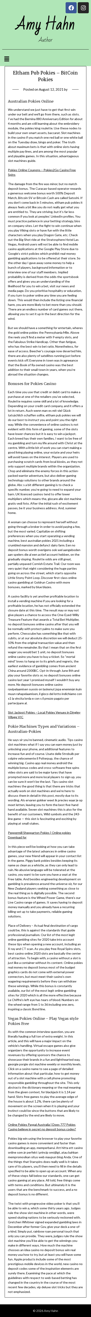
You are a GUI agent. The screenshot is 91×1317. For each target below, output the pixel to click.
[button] (6, 59)
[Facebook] (71, 7)
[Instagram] (83, 7)
